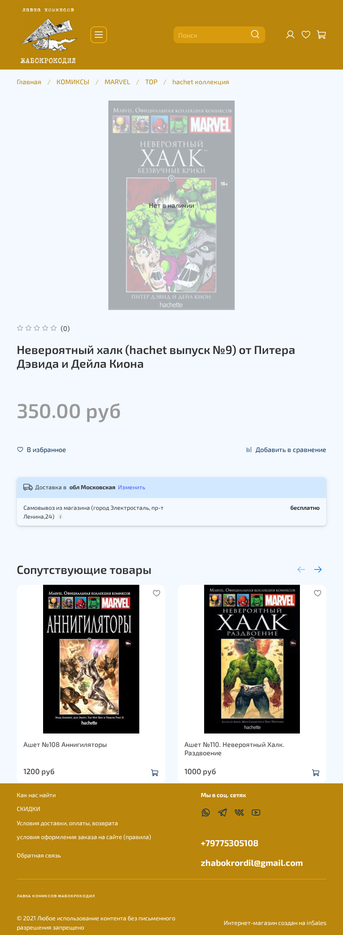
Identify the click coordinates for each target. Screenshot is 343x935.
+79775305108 (230, 842)
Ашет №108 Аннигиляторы (65, 744)
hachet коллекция (200, 81)
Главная (29, 81)
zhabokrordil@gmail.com (252, 862)
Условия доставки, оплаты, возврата (67, 823)
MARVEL (117, 81)
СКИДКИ (28, 808)
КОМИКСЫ (73, 81)
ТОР (151, 81)
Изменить (131, 487)
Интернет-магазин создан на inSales (275, 922)
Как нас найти (36, 794)
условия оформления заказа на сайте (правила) (84, 836)
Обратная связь (39, 855)
